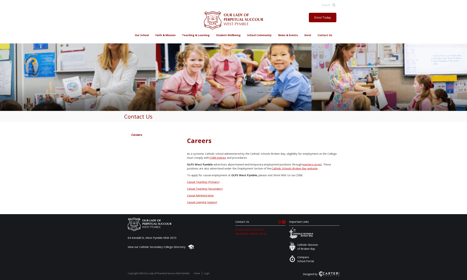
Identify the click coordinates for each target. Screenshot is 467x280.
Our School (142, 35)
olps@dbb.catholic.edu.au (251, 233)
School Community (259, 35)
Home (197, 273)
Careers (136, 135)
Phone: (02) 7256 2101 (249, 229)
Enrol (307, 35)
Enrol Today (322, 18)
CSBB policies (217, 157)
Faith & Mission (165, 35)
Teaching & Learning (196, 35)
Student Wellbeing (228, 35)
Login (207, 273)
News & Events (288, 35)
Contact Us (325, 35)
